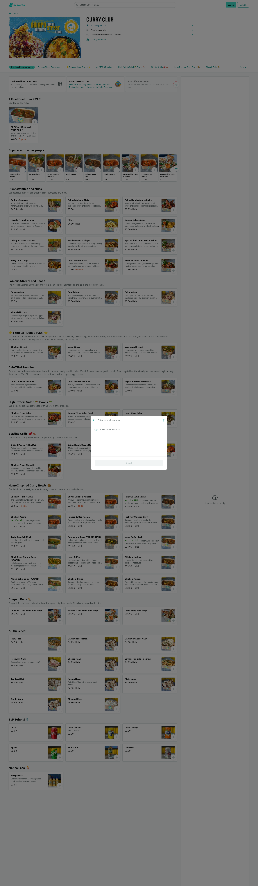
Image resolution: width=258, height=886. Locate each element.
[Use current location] (163, 420)
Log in (96, 429)
